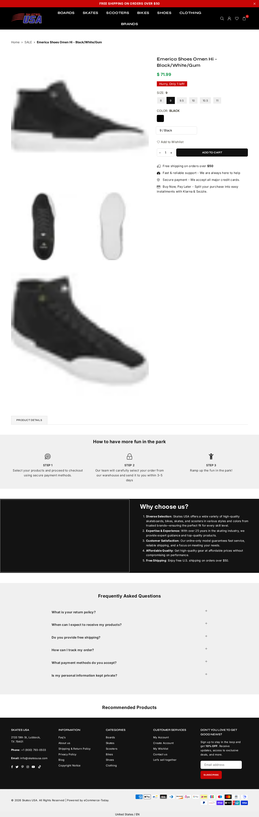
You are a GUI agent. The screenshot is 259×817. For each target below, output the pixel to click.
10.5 (205, 100)
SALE (28, 42)
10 (193, 100)
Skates (110, 743)
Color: (168, 111)
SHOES (164, 13)
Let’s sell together (165, 759)
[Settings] (229, 18)
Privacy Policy (67, 754)
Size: (162, 93)
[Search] (222, 18)
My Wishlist (160, 748)
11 (217, 100)
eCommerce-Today (96, 800)
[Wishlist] (237, 18)
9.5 (182, 100)
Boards (110, 737)
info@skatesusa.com (33, 758)
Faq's (62, 737)
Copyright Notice (69, 765)
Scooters (111, 748)
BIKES (143, 13)
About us (64, 743)
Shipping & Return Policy (74, 748)
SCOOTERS (117, 13)
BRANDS (129, 24)
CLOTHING (190, 13)
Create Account (163, 743)
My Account (161, 737)
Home (15, 42)
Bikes (109, 754)
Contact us (160, 754)
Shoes (110, 759)
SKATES (90, 13)
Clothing (111, 765)
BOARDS (66, 13)
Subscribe (211, 775)
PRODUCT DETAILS (29, 420)
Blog (61, 759)
